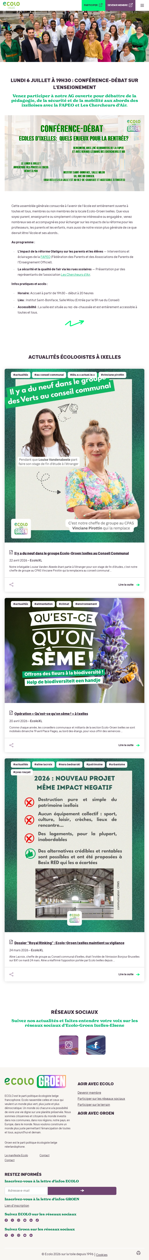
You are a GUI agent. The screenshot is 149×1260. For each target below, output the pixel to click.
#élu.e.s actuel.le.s (82, 375)
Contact (10, 1160)
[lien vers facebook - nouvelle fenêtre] (92, 1048)
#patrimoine (94, 764)
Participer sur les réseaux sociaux (101, 1099)
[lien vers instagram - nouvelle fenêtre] (64, 1048)
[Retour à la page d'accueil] (11, 5)
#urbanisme (117, 764)
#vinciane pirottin (112, 375)
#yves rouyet (21, 772)
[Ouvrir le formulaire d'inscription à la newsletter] (82, 1191)
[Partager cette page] (11, 585)
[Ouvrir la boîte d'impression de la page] (138, 1254)
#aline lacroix (43, 764)
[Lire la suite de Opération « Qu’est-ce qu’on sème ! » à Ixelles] (74, 650)
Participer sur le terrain (94, 1105)
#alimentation (43, 604)
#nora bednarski (69, 764)
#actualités (20, 375)
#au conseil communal (49, 375)
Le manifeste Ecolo (16, 1155)
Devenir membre (89, 1093)
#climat (64, 604)
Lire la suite (126, 584)
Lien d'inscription (17, 1205)
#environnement (86, 604)
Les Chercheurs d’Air (75, 274)
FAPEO (45, 257)
